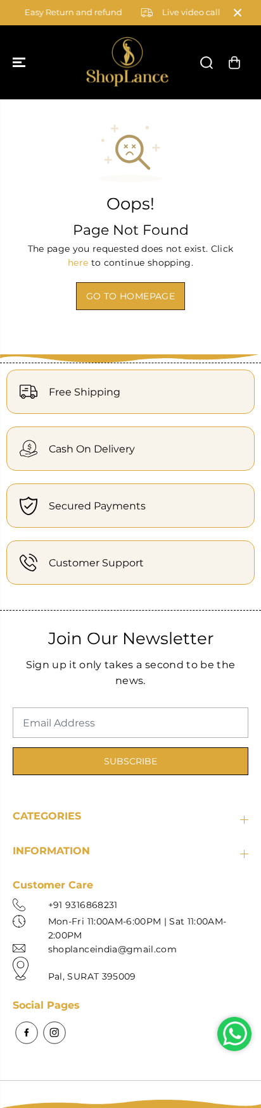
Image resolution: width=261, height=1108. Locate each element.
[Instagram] (54, 1033)
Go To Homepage (130, 296)
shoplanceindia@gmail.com (112, 949)
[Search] (206, 63)
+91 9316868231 (83, 905)
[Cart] (234, 63)
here (78, 263)
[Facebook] (27, 1033)
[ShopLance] (127, 63)
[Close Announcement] (237, 12)
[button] (20, 62)
